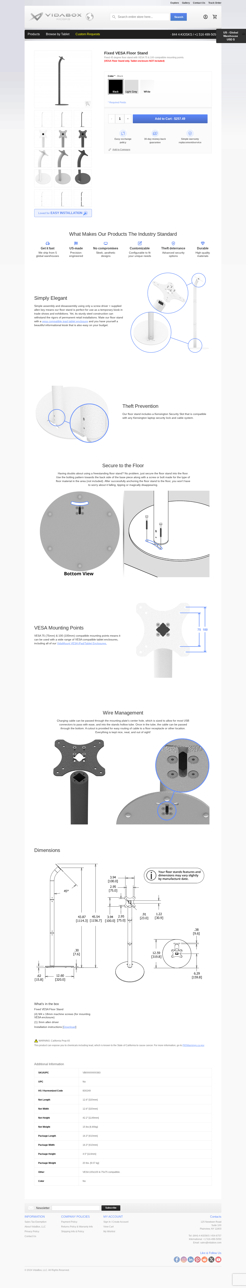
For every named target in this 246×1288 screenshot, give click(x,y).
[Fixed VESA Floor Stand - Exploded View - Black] (82, 191)
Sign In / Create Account (115, 1222)
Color (111, 76)
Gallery (186, 3)
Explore (174, 3)
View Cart (108, 1226)
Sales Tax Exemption (36, 1222)
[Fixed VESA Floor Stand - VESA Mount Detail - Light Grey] (63, 151)
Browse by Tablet (57, 34)
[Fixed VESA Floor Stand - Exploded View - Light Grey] (63, 191)
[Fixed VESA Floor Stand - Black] (82, 112)
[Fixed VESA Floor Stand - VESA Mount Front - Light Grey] (63, 131)
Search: (114, 17)
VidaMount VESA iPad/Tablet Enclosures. (82, 643)
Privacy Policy (32, 1231)
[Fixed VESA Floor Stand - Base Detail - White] (43, 171)
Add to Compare (121, 149)
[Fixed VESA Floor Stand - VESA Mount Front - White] (43, 131)
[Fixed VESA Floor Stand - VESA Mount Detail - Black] (82, 151)
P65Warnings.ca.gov (193, 1045)
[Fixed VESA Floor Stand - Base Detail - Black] (82, 171)
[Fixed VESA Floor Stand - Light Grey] (63, 112)
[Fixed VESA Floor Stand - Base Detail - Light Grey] (63, 171)
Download (69, 1026)
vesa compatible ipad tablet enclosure (65, 321)
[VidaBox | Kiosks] (59, 17)
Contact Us (199, 3)
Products (34, 34)
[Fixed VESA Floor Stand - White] (90, 103)
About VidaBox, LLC (35, 1226)
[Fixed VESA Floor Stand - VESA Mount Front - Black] (82, 131)
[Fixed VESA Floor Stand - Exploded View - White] (43, 191)
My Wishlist (109, 1231)
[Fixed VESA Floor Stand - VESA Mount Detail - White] (43, 151)
